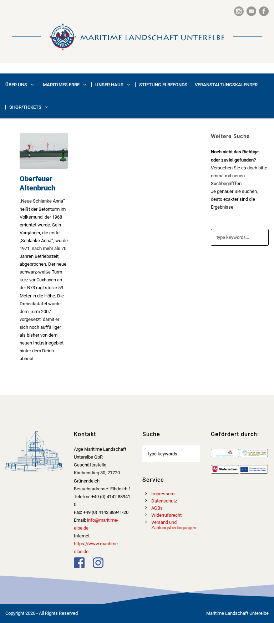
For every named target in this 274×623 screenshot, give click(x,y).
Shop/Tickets (25, 107)
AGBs (157, 508)
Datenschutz (164, 501)
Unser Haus (109, 84)
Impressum (162, 493)
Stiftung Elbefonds (163, 84)
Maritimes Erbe (61, 84)
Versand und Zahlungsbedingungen (173, 525)
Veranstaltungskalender (226, 84)
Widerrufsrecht (166, 515)
